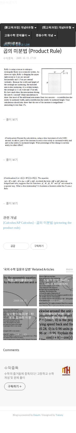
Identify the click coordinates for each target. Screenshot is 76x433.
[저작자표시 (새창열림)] (49, 246)
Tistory (59, 415)
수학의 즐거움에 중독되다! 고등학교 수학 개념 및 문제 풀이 (29, 376)
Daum (36, 415)
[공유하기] (19, 246)
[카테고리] (5, 5)
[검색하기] (70, 5)
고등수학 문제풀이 (15, 35)
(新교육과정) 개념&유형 (19, 27)
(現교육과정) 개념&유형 (56, 27)
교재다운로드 (12, 43)
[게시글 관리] (24, 246)
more (69, 269)
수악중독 (11, 368)
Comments (11, 350)
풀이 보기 (12, 119)
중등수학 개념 (44, 35)
